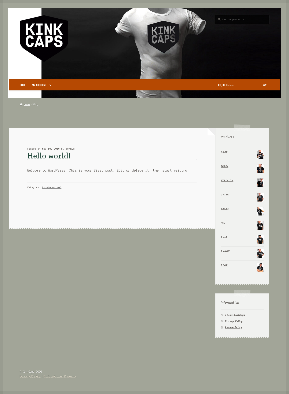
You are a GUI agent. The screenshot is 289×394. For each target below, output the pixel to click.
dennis (70, 148)
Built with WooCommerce (60, 376)
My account (39, 85)
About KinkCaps (235, 315)
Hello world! (49, 155)
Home (23, 85)
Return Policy (233, 327)
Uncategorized (51, 187)
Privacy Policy (234, 321)
